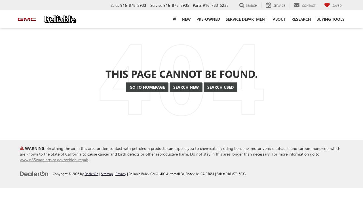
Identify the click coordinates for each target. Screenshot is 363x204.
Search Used (220, 87)
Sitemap (107, 173)
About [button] (279, 19)
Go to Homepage (147, 87)
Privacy (120, 173)
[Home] (174, 19)
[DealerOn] (34, 173)
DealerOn (91, 173)
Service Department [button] (246, 19)
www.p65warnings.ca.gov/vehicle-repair (54, 159)
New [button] (186, 19)
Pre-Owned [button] (208, 19)
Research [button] (301, 19)
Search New (186, 87)
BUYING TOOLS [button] (330, 19)
